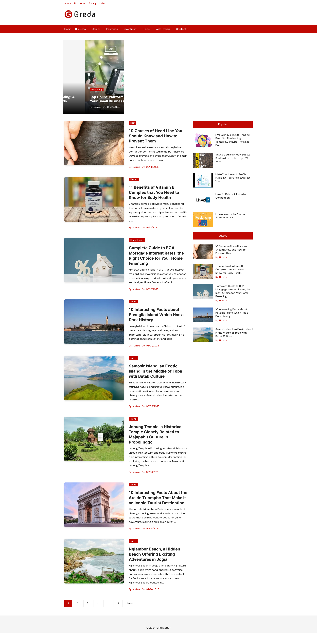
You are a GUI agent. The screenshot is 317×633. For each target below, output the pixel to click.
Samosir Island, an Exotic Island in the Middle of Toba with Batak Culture (155, 371)
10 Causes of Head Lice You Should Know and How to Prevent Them (155, 135)
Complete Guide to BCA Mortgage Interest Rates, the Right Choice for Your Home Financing (232, 291)
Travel (133, 301)
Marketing (74, 89)
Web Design (163, 29)
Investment (131, 29)
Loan (147, 29)
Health (133, 179)
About (67, 3)
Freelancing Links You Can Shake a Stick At (230, 215)
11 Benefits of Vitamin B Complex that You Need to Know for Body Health (154, 192)
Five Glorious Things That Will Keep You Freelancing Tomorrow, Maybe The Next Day (232, 140)
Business (80, 29)
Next (130, 603)
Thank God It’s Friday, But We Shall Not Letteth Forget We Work (232, 158)
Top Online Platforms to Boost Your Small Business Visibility (93, 99)
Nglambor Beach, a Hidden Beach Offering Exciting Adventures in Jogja (154, 554)
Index (102, 3)
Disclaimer (80, 3)
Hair (132, 122)
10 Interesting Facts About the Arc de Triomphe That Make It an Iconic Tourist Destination (158, 497)
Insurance (112, 29)
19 (118, 603)
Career (96, 29)
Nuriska (75, 106)
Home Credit (136, 240)
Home (67, 29)
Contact (181, 29)
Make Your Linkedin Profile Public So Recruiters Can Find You (232, 178)
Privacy (92, 3)
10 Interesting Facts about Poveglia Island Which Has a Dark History (156, 314)
